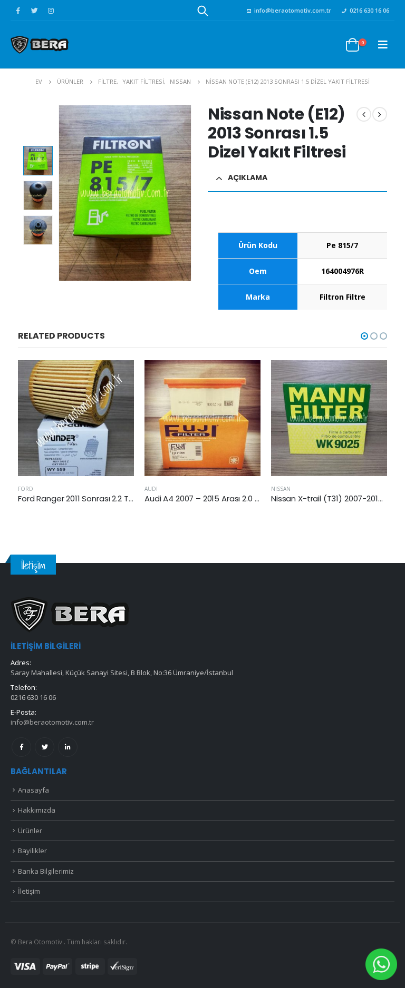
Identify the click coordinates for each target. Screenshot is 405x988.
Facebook (21, 747)
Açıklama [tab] (247, 177)
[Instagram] (50, 10)
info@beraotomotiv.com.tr (292, 10)
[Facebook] (18, 10)
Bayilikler (32, 850)
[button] (364, 336)
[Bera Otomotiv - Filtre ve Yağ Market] (40, 44)
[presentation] (61, 193)
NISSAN (281, 488)
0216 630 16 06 (369, 10)
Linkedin (68, 747)
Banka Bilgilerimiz (46, 871)
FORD (25, 488)
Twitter (44, 747)
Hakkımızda (36, 810)
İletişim (29, 891)
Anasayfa (33, 790)
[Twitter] (34, 10)
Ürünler (30, 830)
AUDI (151, 488)
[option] (38, 160)
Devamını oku (116, 377)
